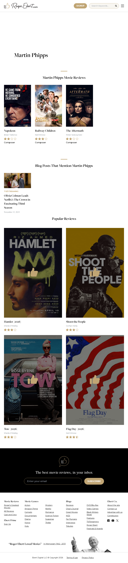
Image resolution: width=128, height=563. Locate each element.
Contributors (112, 516)
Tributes (69, 526)
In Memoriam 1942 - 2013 (55, 544)
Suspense (49, 519)
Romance (49, 512)
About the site (113, 505)
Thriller (48, 523)
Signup (80, 6)
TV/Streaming (93, 522)
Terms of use (72, 558)
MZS (68, 516)
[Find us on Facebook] (108, 520)
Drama (27, 519)
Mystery (48, 505)
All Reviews (9, 511)
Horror (27, 523)
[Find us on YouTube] (113, 521)
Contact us (112, 509)
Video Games (92, 509)
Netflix (48, 509)
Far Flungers (71, 519)
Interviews (70, 523)
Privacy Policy (88, 558)
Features (90, 518)
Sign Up (7, 524)
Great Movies (72, 512)
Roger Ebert (92, 525)
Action (27, 505)
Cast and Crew (10, 515)
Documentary (31, 516)
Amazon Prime (31, 509)
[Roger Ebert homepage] (21, 6)
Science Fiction (52, 516)
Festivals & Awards (95, 529)
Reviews (69, 505)
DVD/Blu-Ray (92, 505)
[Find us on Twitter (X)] (117, 520)
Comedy (28, 512)
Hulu (27, 526)
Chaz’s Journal (72, 509)
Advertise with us (114, 512)
